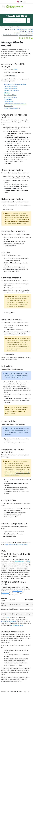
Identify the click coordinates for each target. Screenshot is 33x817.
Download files (8, 101)
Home (3, 27)
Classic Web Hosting (26, 35)
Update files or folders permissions (15, 104)
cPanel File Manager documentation (15, 544)
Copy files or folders (10, 95)
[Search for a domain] (29, 2)
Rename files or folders (11, 90)
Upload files (7, 99)
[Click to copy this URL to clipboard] (20, 38)
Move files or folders (10, 97)
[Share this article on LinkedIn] (24, 38)
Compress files (8, 106)
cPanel (15, 69)
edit (8, 617)
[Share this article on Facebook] (22, 38)
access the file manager (9, 621)
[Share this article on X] (27, 38)
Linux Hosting (16, 29)
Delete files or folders (10, 88)
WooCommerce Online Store (23, 33)
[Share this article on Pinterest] (29, 38)
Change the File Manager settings (15, 84)
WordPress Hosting (26, 31)
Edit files (6, 93)
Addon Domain (17, 591)
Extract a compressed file (12, 108)
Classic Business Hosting (11, 35)
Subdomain (5, 593)
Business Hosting (27, 29)
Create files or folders (10, 86)
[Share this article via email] (32, 38)
